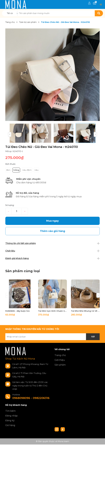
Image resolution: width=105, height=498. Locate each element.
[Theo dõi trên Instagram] (57, 429)
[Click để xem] (52, 74)
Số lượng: (9, 205)
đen (8, 170)
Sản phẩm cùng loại (22, 271)
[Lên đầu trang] (100, 493)
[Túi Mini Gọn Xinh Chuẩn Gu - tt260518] (52, 294)
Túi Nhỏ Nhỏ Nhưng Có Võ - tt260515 (85, 311)
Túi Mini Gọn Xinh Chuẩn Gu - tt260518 (52, 311)
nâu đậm (27, 170)
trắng (16, 170)
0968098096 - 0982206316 (30, 398)
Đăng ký (9, 420)
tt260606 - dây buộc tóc (17, 311)
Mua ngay (52, 220)
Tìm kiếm (10, 411)
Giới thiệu (60, 360)
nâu (36, 170)
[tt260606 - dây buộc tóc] (19, 294)
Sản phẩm (60, 365)
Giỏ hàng (10, 425)
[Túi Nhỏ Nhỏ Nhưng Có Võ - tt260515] (85, 294)
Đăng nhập (11, 415)
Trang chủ (60, 355)
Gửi (93, 336)
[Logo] (15, 4)
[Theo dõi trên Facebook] (63, 429)
